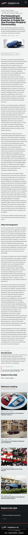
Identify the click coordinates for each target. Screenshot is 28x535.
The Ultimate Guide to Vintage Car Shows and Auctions (13, 497)
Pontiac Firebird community (7, 378)
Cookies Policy (17, 530)
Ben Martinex (4, 35)
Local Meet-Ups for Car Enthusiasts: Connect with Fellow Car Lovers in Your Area (13, 370)
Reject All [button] (21, 532)
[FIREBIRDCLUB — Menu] (25, 2)
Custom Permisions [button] (13, 532)
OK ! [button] (6, 532)
